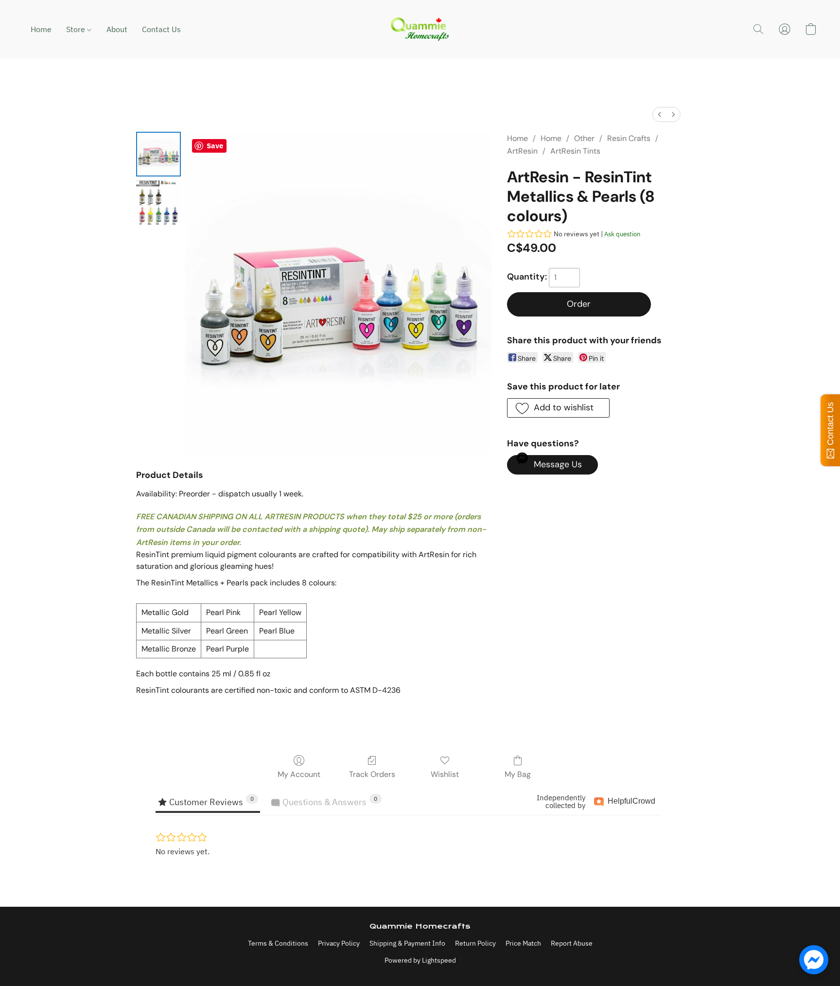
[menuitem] (659, 114)
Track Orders (372, 774)
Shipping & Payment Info (407, 943)
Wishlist (445, 774)
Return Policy (475, 943)
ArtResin (522, 151)
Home (41, 29)
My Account (299, 774)
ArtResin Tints (575, 151)
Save (215, 145)
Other (584, 138)
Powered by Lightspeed (420, 960)
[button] (420, 29)
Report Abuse (572, 943)
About (116, 29)
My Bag (518, 774)
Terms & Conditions (278, 943)
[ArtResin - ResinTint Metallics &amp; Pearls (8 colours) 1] (158, 202)
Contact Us (161, 29)
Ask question (622, 234)
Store (76, 29)
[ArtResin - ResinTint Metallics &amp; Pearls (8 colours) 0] (158, 154)
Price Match (523, 943)
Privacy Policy (339, 943)
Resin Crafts (628, 138)
